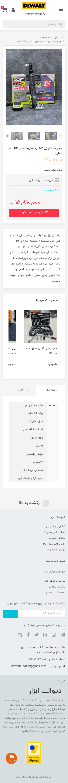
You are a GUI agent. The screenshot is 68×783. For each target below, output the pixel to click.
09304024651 (34, 14)
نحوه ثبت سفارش (55, 593)
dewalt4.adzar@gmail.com (28, 666)
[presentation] (61, 136)
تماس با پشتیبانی (55, 526)
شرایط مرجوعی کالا (55, 581)
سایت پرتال (22, 777)
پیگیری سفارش (56, 587)
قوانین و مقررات (56, 550)
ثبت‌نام (10, 614)
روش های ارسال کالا (54, 544)
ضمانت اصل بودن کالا (53, 532)
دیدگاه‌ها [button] (23, 390)
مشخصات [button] (50, 390)
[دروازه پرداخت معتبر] (34, 752)
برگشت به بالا (30, 503)
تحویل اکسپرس (56, 538)
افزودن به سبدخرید (32, 213)
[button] (7, 9)
